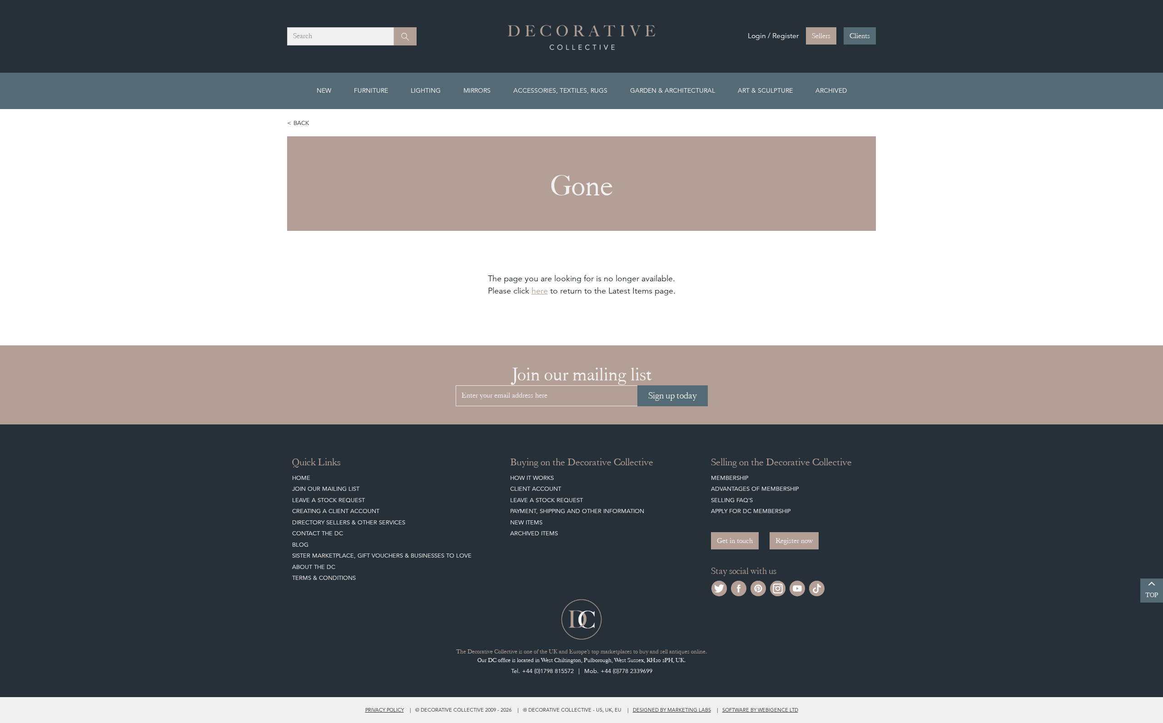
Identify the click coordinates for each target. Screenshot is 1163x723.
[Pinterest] (758, 587)
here (540, 290)
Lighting (426, 90)
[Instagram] (778, 587)
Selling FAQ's (732, 500)
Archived (831, 90)
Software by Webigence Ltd (760, 710)
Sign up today (672, 395)
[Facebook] (739, 587)
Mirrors (477, 90)
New (324, 90)
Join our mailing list (325, 489)
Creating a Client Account (335, 511)
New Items (526, 522)
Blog (300, 544)
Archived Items (534, 533)
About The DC (313, 567)
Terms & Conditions (324, 578)
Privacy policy (384, 710)
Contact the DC (317, 533)
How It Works (532, 478)
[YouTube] (797, 587)
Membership (729, 478)
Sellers (821, 35)
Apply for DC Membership (750, 511)
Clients (860, 35)
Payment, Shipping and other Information (577, 511)
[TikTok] (817, 587)
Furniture (371, 90)
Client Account (535, 489)
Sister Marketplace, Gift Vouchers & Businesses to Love (382, 555)
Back (301, 123)
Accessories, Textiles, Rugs (560, 90)
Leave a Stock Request (328, 500)
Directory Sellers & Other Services (348, 522)
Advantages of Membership (755, 489)
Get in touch (735, 540)
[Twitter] (719, 587)
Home (301, 478)
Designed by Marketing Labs (672, 710)
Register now (794, 540)
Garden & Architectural (672, 90)
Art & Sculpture (765, 90)
